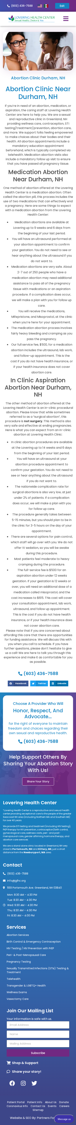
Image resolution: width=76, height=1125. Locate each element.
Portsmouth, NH (22, 849)
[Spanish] (47, 6)
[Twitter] (34, 1083)
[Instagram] (23, 1083)
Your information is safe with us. (29, 1019)
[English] (41, 6)
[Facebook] (12, 1083)
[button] (18, 684)
